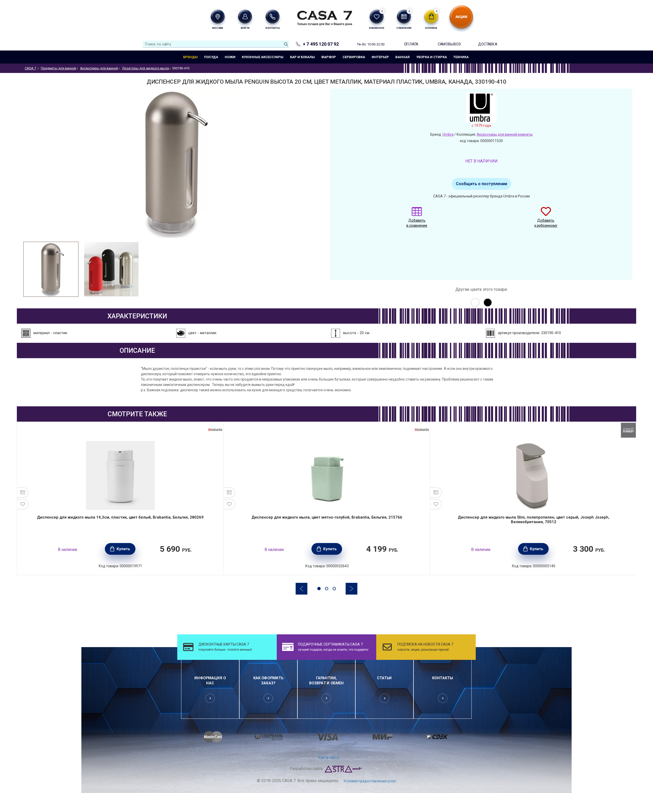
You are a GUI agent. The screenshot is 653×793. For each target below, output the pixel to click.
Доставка (487, 44)
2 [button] (326, 588)
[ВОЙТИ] (245, 16)
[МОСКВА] (218, 16)
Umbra (448, 134)
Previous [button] (301, 589)
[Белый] (475, 302)
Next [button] (351, 589)
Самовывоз (449, 44)
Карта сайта (328, 757)
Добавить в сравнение (416, 223)
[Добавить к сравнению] (23, 492)
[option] (51, 269)
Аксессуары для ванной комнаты (505, 134)
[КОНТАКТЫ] (273, 16)
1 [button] (319, 588)
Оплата (411, 44)
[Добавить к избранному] (23, 504)
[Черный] (487, 302)
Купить (123, 549)
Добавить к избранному (545, 223)
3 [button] (334, 588)
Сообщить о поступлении (481, 183)
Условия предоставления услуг (369, 781)
